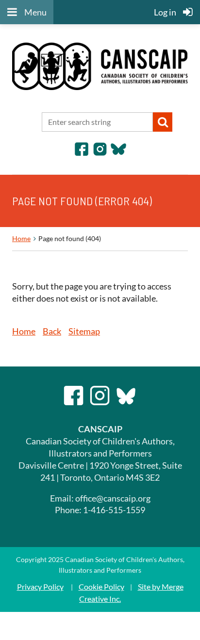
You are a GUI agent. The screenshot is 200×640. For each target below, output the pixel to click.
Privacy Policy (40, 586)
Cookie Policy (101, 586)
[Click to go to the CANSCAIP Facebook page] (81, 153)
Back (52, 331)
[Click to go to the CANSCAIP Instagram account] (100, 153)
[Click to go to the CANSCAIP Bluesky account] (118, 153)
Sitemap (84, 331)
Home (21, 238)
